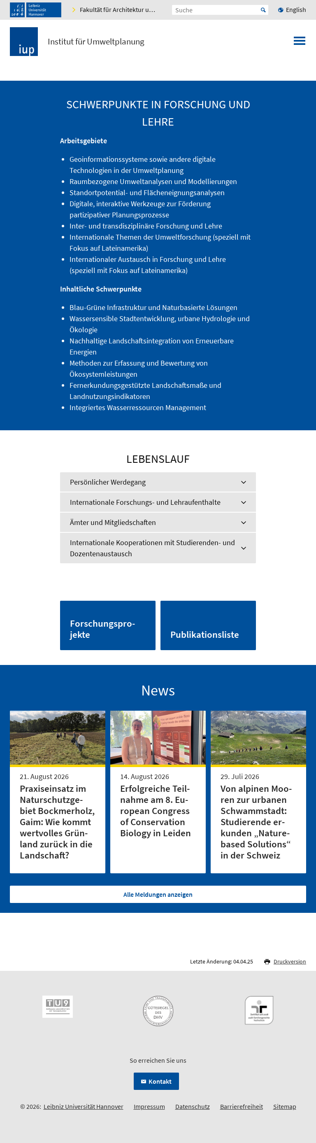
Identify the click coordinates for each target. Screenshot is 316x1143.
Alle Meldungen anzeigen (158, 894)
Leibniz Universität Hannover (83, 1106)
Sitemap (284, 1106)
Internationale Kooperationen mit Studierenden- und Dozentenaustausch (152, 548)
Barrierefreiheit (241, 1106)
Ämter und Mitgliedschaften (113, 522)
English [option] (296, 9)
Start (263, 10)
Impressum (149, 1106)
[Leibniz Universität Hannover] (35, 9)
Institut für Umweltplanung (96, 42)
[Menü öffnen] (299, 43)
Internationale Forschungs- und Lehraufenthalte (145, 502)
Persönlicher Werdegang (108, 482)
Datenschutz (192, 1106)
